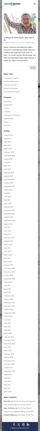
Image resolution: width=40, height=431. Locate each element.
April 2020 (7, 292)
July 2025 (7, 162)
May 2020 (7, 289)
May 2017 (7, 385)
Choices (7, 108)
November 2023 (9, 214)
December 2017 (9, 361)
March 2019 (8, 333)
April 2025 (7, 169)
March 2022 (8, 255)
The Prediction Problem (12, 92)
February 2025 (9, 173)
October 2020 (8, 275)
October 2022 (8, 241)
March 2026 (8, 149)
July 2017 (7, 378)
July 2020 (7, 285)
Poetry (6, 122)
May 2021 (7, 258)
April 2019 (7, 330)
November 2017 (9, 364)
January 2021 (8, 265)
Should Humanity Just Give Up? (24, 401)
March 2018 (8, 350)
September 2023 (9, 220)
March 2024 (8, 203)
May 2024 (7, 200)
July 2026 (7, 138)
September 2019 (9, 313)
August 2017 (8, 374)
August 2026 (8, 135)
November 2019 (9, 306)
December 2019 (9, 302)
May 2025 (7, 166)
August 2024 (8, 190)
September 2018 (9, 344)
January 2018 (8, 357)
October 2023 (8, 217)
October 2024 (8, 183)
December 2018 (9, 340)
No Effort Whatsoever (11, 81)
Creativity (7, 112)
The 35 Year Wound (24, 405)
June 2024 (7, 196)
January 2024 (8, 207)
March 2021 (8, 261)
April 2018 (7, 347)
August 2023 (8, 224)
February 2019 (9, 337)
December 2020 (9, 268)
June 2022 (7, 251)
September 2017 (9, 371)
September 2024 (9, 186)
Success (7, 125)
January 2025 (8, 176)
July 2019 (7, 320)
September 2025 (9, 155)
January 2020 (8, 299)
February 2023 (9, 238)
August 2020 (8, 282)
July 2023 (7, 227)
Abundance (8, 101)
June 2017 (7, 381)
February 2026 (9, 152)
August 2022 (8, 244)
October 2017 (8, 368)
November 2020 (9, 272)
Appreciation (8, 105)
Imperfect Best (30, 42)
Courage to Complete (11, 78)
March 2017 (8, 392)
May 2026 (7, 145)
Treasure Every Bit (10, 85)
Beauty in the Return (11, 88)
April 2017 (7, 388)
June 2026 (7, 142)
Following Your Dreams (12, 115)
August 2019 (8, 316)
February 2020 (9, 296)
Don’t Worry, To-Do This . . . (26, 411)
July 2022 (7, 248)
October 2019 (8, 309)
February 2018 (9, 354)
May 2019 (7, 327)
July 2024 (7, 193)
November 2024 (9, 179)
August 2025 (8, 159)
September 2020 (9, 279)
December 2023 (9, 210)
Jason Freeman (10, 42)
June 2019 (7, 323)
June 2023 (7, 231)
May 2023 (7, 234)
